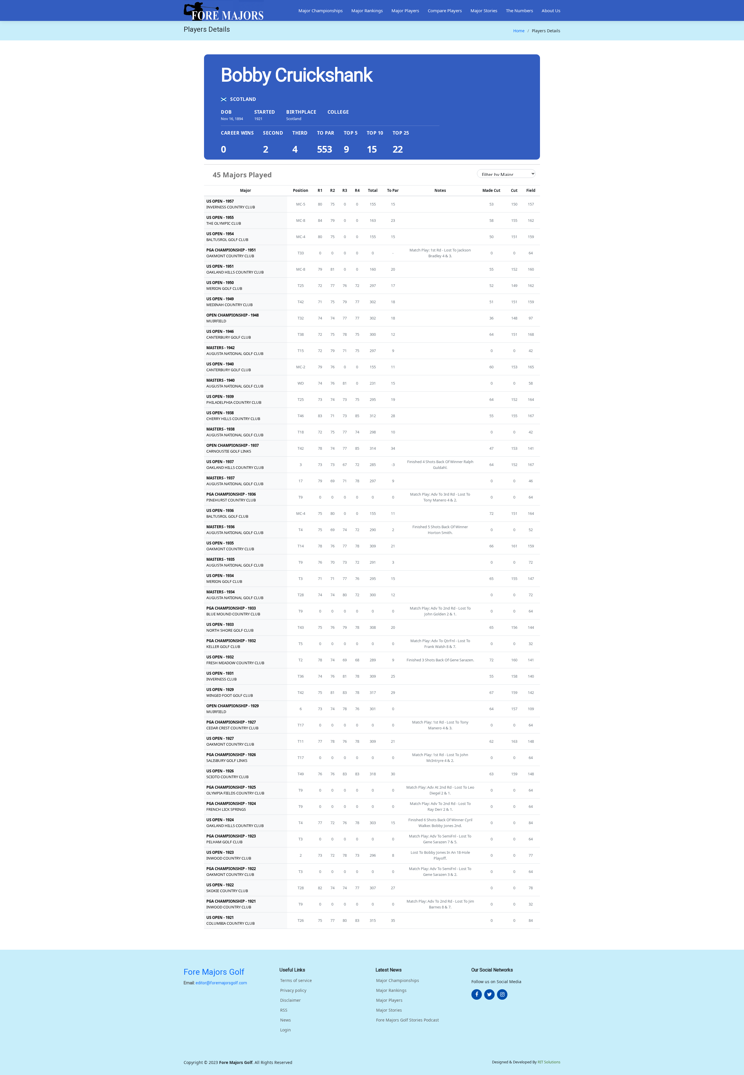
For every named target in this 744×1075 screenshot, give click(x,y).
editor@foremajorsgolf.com (221, 983)
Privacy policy (293, 990)
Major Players (405, 10)
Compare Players (445, 10)
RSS (283, 1010)
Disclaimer (290, 1000)
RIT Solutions (549, 1062)
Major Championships (320, 10)
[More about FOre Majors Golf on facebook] (476, 994)
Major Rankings (367, 10)
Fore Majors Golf (214, 972)
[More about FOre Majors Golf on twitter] (489, 994)
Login (285, 1030)
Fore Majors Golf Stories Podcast (407, 1020)
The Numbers (519, 10)
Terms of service (296, 980)
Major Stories (484, 10)
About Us (551, 10)
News (285, 1020)
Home (519, 30)
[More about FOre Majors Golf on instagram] (502, 994)
